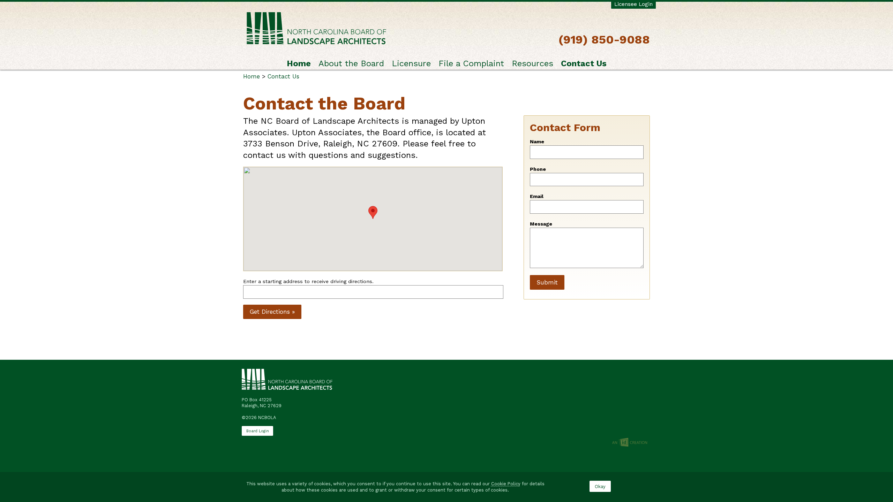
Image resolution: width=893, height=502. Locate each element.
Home (299, 63)
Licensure (411, 63)
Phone (538, 169)
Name (537, 142)
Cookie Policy (505, 483)
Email (536, 196)
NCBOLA (316, 28)
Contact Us (584, 63)
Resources (532, 63)
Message (541, 224)
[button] (372, 212)
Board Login (257, 431)
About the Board (351, 63)
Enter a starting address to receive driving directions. (308, 281)
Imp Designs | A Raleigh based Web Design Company (629, 443)
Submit (547, 282)
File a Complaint (471, 63)
